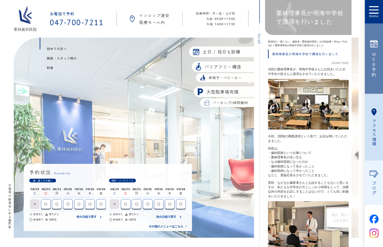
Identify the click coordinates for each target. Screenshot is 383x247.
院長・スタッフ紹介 (62, 58)
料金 (50, 67)
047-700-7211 (77, 22)
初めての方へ (57, 48)
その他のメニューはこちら (166, 226)
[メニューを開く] (374, 11)
